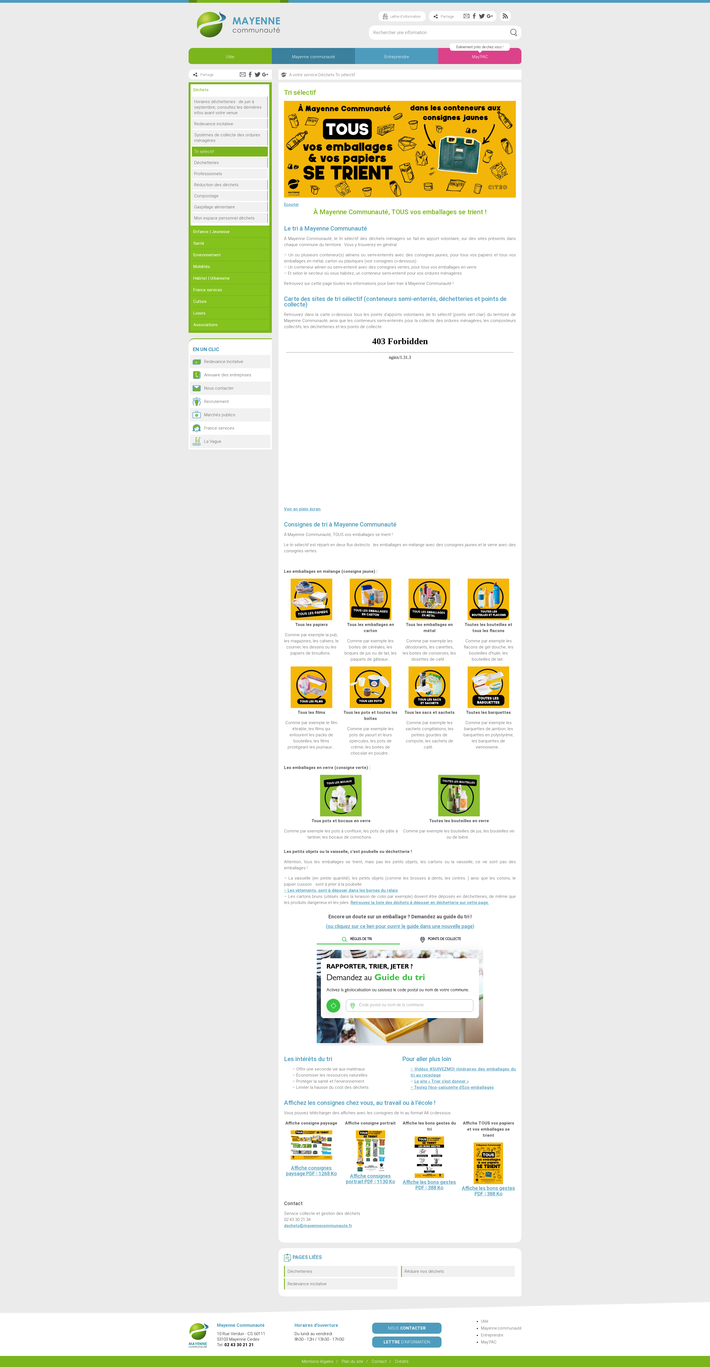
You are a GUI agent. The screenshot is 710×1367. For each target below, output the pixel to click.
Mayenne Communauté (238, 24)
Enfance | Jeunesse (211, 231)
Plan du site (352, 1361)
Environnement (207, 254)
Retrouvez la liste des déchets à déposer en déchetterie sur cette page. (420, 902)
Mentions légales (317, 1361)
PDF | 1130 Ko (370, 1178)
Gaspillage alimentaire (214, 207)
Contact (379, 1361)
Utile (230, 56)
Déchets (201, 89)
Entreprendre (396, 56)
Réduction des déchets (216, 184)
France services (207, 289)
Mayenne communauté (313, 56)
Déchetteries (300, 1271)
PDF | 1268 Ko (311, 1170)
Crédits (402, 1361)
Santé (198, 243)
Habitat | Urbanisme (211, 278)
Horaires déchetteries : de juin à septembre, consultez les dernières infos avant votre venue (228, 107)
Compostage (206, 195)
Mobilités (201, 266)
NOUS (407, 1328)
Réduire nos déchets (424, 1271)
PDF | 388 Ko (429, 1184)
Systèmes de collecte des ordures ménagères (227, 137)
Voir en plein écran (302, 509)
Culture (200, 301)
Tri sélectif (204, 151)
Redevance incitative (307, 1283)
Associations (205, 324)
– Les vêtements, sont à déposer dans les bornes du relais (341, 890)
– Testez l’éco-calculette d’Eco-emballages (452, 1087)
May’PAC (480, 56)
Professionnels (208, 173)
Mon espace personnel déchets (224, 218)
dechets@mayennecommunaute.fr (318, 1225)
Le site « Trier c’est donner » (441, 1081)
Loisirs (199, 313)
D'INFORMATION (407, 1342)
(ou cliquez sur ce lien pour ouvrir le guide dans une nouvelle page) (400, 926)
